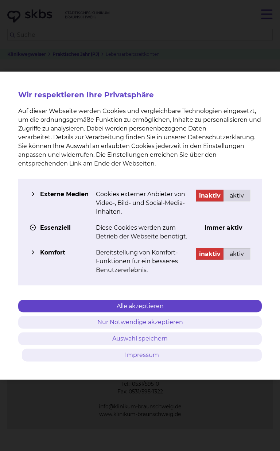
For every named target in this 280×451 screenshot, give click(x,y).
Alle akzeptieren (140, 305)
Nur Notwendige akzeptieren (140, 322)
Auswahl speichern (140, 338)
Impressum (142, 354)
